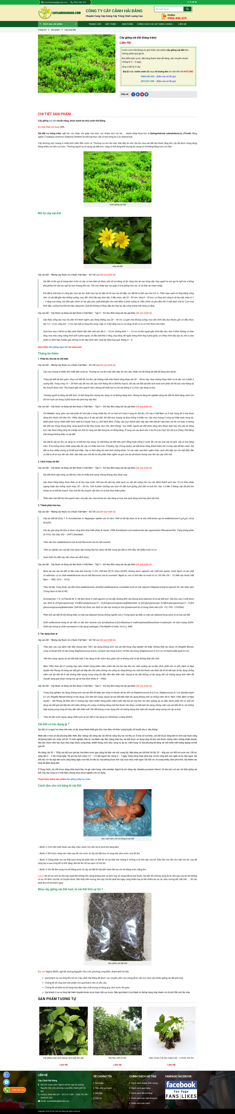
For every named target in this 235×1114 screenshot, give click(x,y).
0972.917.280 (147, 81)
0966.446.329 (147, 76)
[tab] (54, 114)
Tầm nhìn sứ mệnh (103, 1088)
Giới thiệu (110, 24)
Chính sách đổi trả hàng (141, 1093)
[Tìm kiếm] (187, 9)
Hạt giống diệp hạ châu (78, 779)
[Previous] (38, 1037)
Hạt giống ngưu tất (58, 347)
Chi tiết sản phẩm (54, 114)
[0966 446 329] (6, 1090)
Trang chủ (95, 24)
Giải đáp (98, 1093)
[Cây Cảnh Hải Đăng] (59, 13)
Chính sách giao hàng (140, 1088)
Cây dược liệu (70, 30)
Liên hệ (182, 24)
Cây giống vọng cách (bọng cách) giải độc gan (63, 1058)
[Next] (197, 1037)
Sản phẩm (127, 24)
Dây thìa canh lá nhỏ (117, 1058)
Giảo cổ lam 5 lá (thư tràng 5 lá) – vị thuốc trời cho (171, 1058)
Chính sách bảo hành (140, 1103)
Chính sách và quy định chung (154, 24)
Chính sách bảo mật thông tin (144, 1098)
